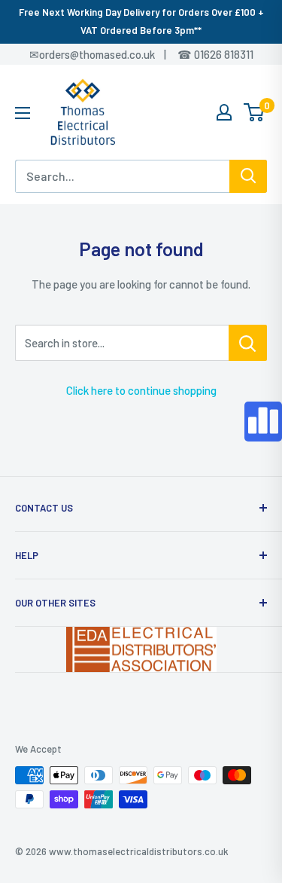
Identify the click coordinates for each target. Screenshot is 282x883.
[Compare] (263, 421)
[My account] (224, 112)
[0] (254, 112)
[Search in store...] (248, 343)
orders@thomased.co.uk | (110, 54)
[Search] (248, 176)
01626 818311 (223, 54)
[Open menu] (22, 113)
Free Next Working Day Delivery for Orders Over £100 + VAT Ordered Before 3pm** (141, 21)
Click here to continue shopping (141, 390)
